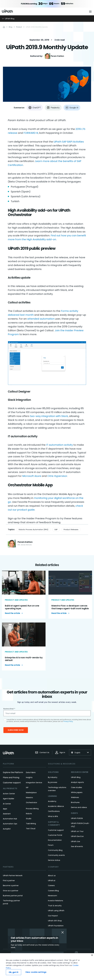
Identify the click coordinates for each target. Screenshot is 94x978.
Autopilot (7, 829)
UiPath (75, 841)
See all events (77, 846)
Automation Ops (10, 823)
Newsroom (52, 895)
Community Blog (55, 850)
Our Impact (53, 915)
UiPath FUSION (77, 818)
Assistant (7, 813)
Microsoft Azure (31, 476)
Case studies (76, 787)
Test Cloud (30, 828)
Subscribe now (16, 730)
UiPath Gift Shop (55, 920)
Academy (52, 801)
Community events (56, 855)
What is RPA (53, 816)
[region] (47, 965)
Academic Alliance (56, 806)
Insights (29, 777)
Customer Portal (55, 835)
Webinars (75, 797)
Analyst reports (77, 782)
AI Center (7, 804)
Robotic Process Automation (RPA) (33, 529)
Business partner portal (13, 895)
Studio (28, 818)
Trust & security (55, 905)
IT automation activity (59, 445)
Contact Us (44, 752)
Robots (29, 813)
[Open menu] (90, 11)
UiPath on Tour (77, 831)
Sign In (62, 752)
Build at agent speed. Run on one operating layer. (22, 607)
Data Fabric (31, 772)
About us (52, 875)
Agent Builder (8, 798)
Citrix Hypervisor (57, 476)
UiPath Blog (75, 777)
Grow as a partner (10, 890)
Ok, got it (13, 972)
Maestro (29, 797)
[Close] (92, 955)
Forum (50, 845)
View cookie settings (35, 972)
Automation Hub (10, 818)
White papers (76, 792)
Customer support (12, 782)
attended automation (40, 318)
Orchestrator (31, 802)
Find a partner (9, 880)
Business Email (9, 709)
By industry (52, 777)
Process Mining (32, 808)
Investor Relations (55, 900)
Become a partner (11, 885)
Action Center (9, 793)
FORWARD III (31, 133)
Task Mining (31, 823)
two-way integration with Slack (49, 416)
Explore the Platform (13, 772)
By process (52, 782)
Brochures (75, 802)
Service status (54, 860)
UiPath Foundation (56, 925)
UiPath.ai (51, 880)
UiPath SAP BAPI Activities (69, 141)
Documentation (55, 840)
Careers (51, 885)
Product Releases (71, 529)
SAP (56, 529)
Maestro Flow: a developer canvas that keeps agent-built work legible (70, 607)
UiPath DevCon (77, 836)
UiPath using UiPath (56, 910)
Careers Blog (53, 890)
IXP (27, 787)
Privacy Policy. (68, 721)
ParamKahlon (57, 56)
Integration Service (34, 782)
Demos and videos (79, 807)
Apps (5, 808)
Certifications (54, 811)
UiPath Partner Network (12, 875)
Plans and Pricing (11, 777)
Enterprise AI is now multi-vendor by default (24, 659)
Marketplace (31, 792)
